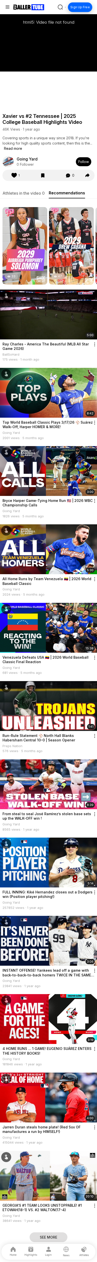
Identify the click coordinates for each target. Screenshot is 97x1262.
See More (48, 1237)
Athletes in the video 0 (23, 193)
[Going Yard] (8, 161)
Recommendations (67, 192)
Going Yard (27, 159)
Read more (13, 148)
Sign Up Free (80, 7)
